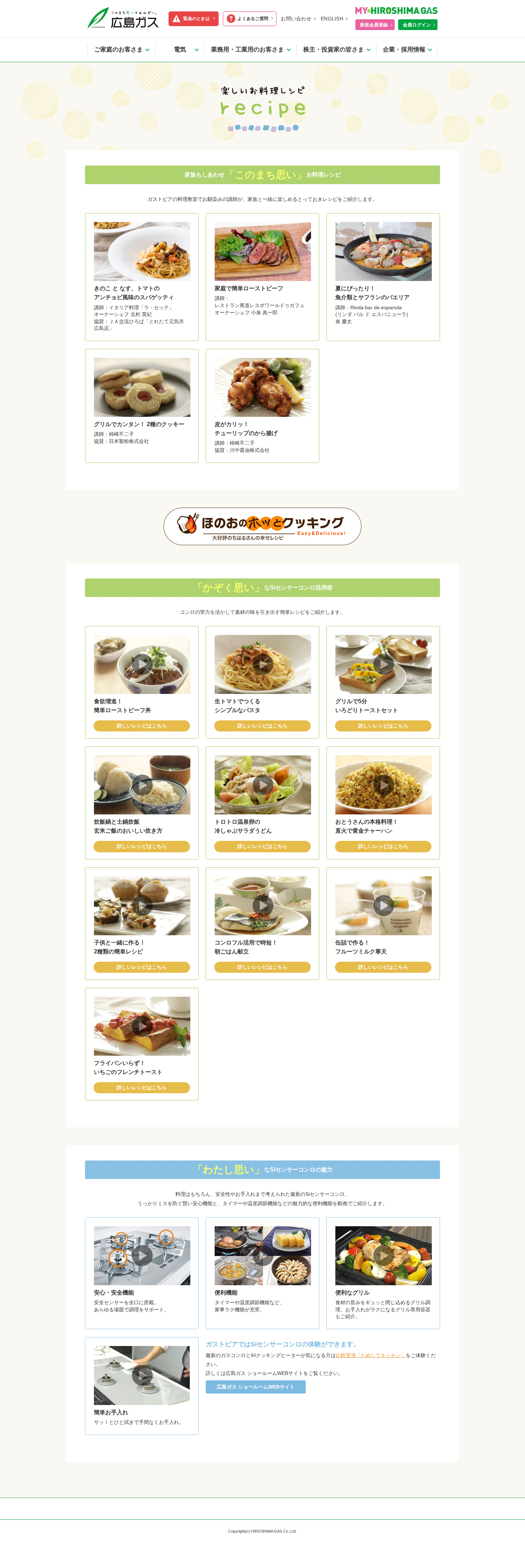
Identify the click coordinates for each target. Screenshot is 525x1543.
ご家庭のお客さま (118, 49)
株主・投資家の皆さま (333, 49)
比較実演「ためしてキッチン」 (371, 1355)
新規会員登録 (374, 25)
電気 (183, 49)
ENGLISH (332, 18)
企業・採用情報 (404, 49)
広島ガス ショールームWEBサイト (256, 1387)
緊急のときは (196, 18)
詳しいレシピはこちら (142, 726)
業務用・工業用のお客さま (247, 49)
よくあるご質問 (253, 18)
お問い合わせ (296, 18)
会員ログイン (417, 25)
